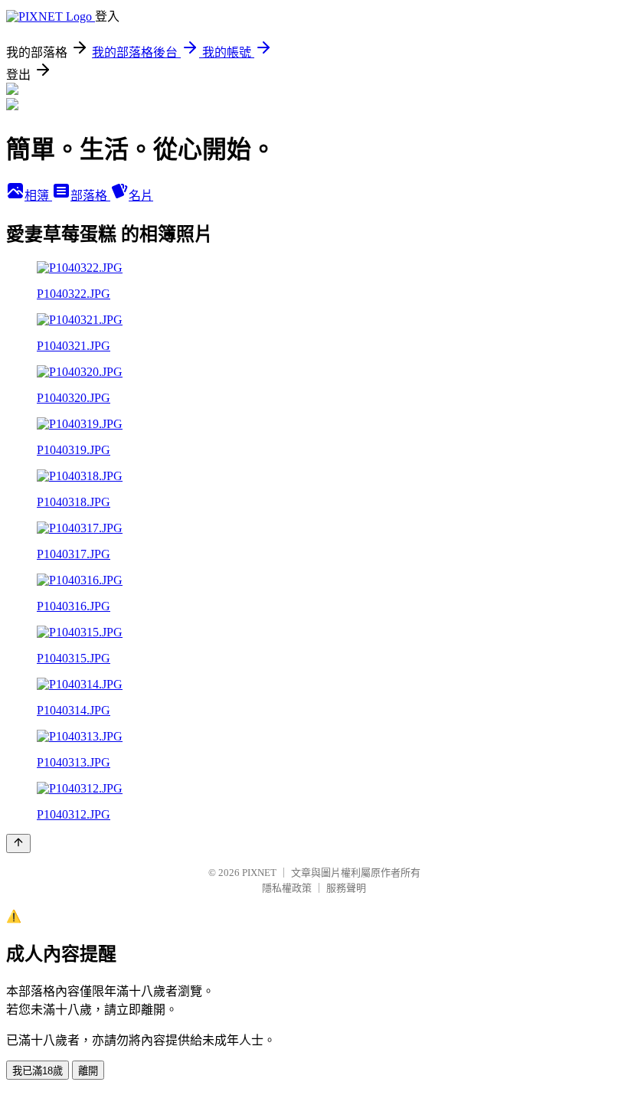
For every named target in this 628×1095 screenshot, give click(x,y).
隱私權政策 (287, 888)
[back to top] (18, 843)
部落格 (90, 195)
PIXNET (259, 872)
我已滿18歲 (37, 1071)
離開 (88, 1071)
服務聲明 (346, 888)
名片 (141, 195)
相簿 (38, 195)
